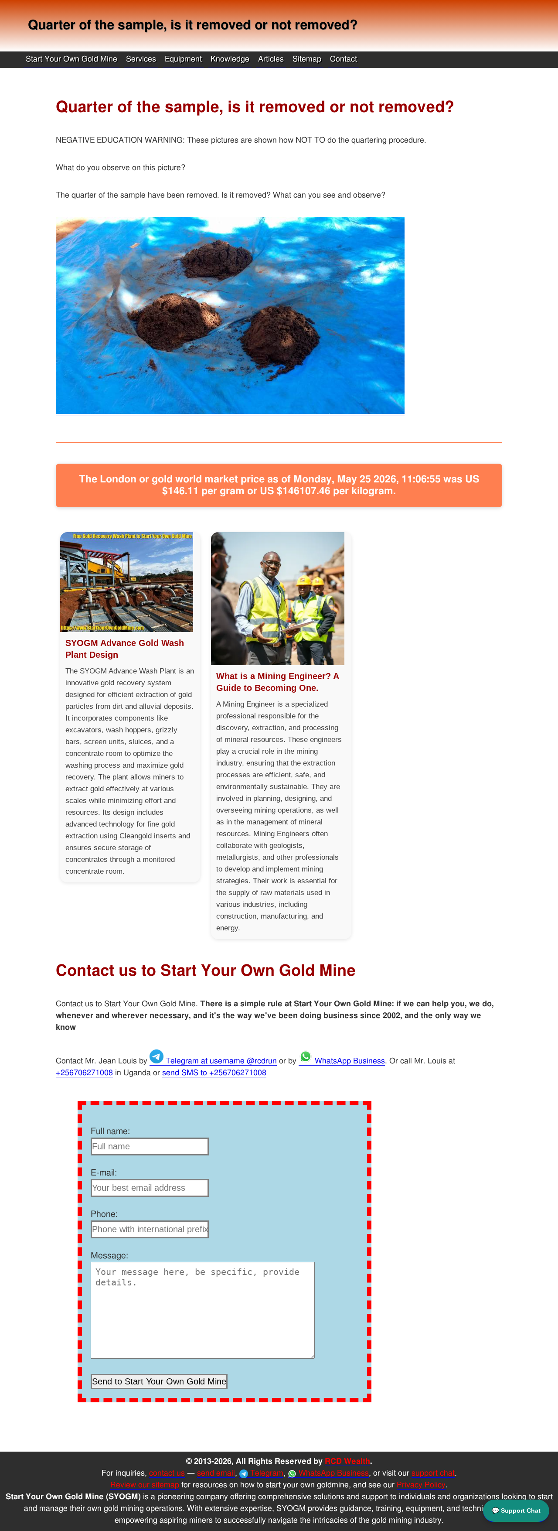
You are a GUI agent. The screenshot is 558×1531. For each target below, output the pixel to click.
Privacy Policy (421, 1485)
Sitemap (307, 59)
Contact (343, 59)
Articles (271, 59)
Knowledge (230, 59)
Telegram (265, 1473)
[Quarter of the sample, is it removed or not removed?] (230, 412)
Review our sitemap (144, 1485)
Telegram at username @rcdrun (220, 1061)
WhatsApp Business (349, 1061)
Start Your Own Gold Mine (71, 59)
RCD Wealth (347, 1462)
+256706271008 (84, 1073)
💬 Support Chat (516, 1510)
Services (141, 59)
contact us (167, 1473)
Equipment (183, 59)
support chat (433, 1473)
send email (216, 1473)
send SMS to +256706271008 (214, 1073)
